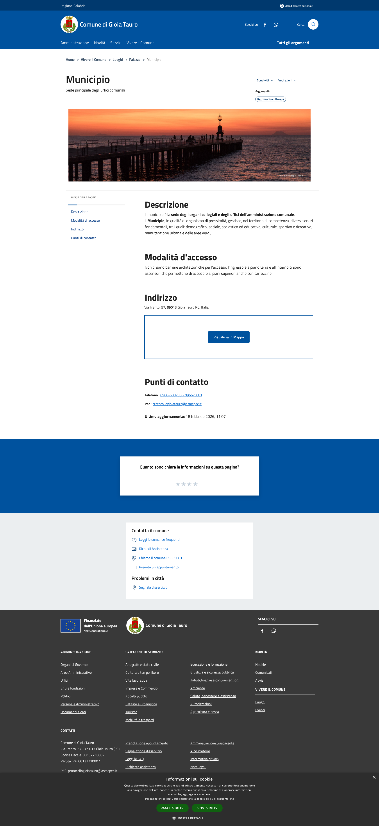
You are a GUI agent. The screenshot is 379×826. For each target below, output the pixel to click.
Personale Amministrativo (80, 704)
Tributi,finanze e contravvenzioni (214, 680)
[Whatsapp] (274, 24)
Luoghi (118, 59)
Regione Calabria (73, 5)
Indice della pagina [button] (83, 197)
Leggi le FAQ (134, 758)
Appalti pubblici (136, 696)
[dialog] (189, 799)
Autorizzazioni (201, 703)
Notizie (260, 664)
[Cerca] (313, 24)
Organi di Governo (74, 664)
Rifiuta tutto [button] (207, 808)
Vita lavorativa (136, 680)
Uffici (64, 680)
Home (70, 59)
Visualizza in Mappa (229, 337)
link (231, 799)
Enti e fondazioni (73, 688)
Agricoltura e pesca (204, 711)
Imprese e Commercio (141, 688)
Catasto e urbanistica (141, 704)
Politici (66, 696)
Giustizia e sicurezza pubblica (212, 672)
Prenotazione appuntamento (146, 743)
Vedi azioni (285, 80)
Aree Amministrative (76, 672)
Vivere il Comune (94, 59)
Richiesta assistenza (140, 766)
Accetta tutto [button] (172, 808)
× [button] (374, 777)
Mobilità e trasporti (139, 719)
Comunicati (263, 672)
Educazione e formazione (208, 664)
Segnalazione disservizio (143, 751)
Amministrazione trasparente (212, 743)
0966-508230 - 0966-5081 (181, 395)
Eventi (260, 710)
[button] (189, 818)
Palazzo (134, 59)
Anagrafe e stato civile (142, 664)
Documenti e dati (73, 712)
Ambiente (197, 688)
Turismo (131, 712)
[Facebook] (263, 24)
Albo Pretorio (200, 751)
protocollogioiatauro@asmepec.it (177, 403)
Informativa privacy (204, 758)
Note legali (198, 766)
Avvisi (259, 680)
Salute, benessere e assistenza (213, 696)
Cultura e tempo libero (142, 672)
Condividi (263, 80)
